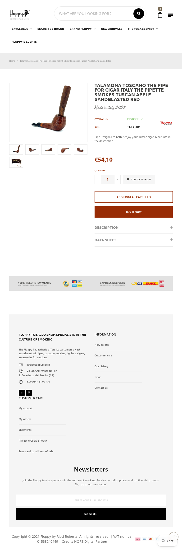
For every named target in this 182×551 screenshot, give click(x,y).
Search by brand (50, 29)
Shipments (25, 430)
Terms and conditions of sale (36, 451)
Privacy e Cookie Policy (33, 441)
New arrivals (111, 29)
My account (26, 408)
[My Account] (170, 14)
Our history (101, 366)
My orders (25, 419)
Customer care (103, 355)
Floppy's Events (24, 41)
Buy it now (133, 212)
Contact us (101, 388)
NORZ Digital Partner (90, 541)
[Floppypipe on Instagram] (29, 393)
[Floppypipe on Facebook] (22, 393)
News (98, 377)
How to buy (102, 345)
